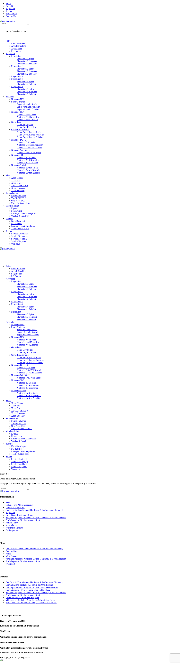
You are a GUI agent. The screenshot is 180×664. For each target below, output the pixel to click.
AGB (8, 502)
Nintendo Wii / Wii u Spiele (29, 152)
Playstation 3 (17, 76)
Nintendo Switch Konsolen (29, 170)
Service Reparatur (19, 241)
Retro (8, 41)
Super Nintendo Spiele (27, 104)
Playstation (10, 53)
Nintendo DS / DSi (19, 140)
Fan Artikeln (16, 211)
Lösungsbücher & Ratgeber (23, 213)
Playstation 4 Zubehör (26, 84)
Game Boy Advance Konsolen (30, 135)
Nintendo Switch (18, 165)
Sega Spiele (16, 48)
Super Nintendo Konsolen (28, 107)
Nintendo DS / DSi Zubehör (29, 147)
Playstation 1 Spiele (25, 58)
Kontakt (9, 6)
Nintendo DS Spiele (26, 142)
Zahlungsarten (12, 530)
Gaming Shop (12, 551)
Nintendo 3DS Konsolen (28, 160)
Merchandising (12, 206)
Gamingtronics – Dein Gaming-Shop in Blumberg (28, 590)
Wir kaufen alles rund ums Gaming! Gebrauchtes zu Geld (31, 602)
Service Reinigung (19, 236)
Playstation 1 (17, 56)
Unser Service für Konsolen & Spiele (22, 597)
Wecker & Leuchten (20, 216)
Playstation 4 (17, 79)
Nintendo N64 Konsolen (28, 117)
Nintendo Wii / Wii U (20, 150)
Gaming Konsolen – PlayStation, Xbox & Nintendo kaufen (32, 587)
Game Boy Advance (20, 129)
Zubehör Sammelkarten (21, 203)
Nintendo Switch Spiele (27, 167)
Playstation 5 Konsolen (27, 91)
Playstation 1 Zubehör (26, 63)
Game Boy (16, 122)
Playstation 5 (17, 86)
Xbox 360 (15, 180)
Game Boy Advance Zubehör (30, 137)
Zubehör (9, 218)
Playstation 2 (17, 66)
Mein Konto (11, 556)
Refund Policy (12, 522)
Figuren (14, 208)
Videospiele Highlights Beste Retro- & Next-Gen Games (31, 600)
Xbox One (16, 183)
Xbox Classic (17, 178)
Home (8, 3)
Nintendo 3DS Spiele (26, 157)
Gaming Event (12, 16)
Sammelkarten (12, 193)
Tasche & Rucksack (20, 228)
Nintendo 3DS (17, 155)
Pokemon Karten (18, 195)
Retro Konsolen (18, 43)
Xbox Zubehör (17, 190)
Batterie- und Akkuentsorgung (19, 505)
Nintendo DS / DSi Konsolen (30, 145)
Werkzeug (15, 244)
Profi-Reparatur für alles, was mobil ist (23, 520)
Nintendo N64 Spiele (26, 114)
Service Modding (19, 239)
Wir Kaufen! (11, 13)
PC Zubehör (16, 223)
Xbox (8, 175)
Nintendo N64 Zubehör (27, 119)
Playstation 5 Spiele (25, 89)
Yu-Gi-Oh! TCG (18, 198)
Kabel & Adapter (18, 221)
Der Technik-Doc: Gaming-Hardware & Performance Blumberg (34, 510)
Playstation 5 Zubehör (26, 94)
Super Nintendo (18, 102)
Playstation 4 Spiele (25, 81)
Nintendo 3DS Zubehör (27, 162)
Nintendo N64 (17, 112)
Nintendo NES (17, 99)
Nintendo (10, 96)
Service (9, 11)
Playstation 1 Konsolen (27, 61)
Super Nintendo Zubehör (28, 109)
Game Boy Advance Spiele (29, 132)
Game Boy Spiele (25, 124)
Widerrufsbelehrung (14, 528)
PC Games (16, 51)
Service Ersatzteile (19, 233)
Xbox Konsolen (18, 188)
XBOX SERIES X (19, 185)
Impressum (10, 8)
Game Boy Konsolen (26, 127)
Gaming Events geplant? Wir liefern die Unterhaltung (29, 585)
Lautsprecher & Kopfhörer (23, 226)
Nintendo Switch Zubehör (28, 173)
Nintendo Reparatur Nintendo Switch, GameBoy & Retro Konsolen (36, 517)
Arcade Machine (18, 46)
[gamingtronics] (7, 21)
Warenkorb (10, 564)
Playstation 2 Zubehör (26, 74)
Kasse (8, 553)
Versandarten (11, 525)
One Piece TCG (18, 200)
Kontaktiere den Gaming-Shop (19, 515)
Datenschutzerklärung (15, 507)
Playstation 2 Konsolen (27, 71)
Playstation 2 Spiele (25, 69)
